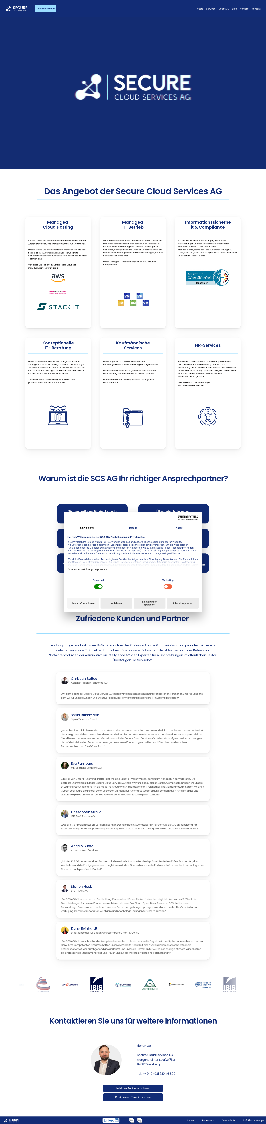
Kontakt (256, 8)
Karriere (244, 8)
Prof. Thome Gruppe (253, 1120)
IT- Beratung (58, 348)
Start (200, 8)
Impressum (208, 1120)
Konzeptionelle (58, 343)
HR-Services (208, 345)
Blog (234, 8)
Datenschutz (228, 1120)
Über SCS (224, 8)
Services (211, 8)
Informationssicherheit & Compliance (208, 224)
